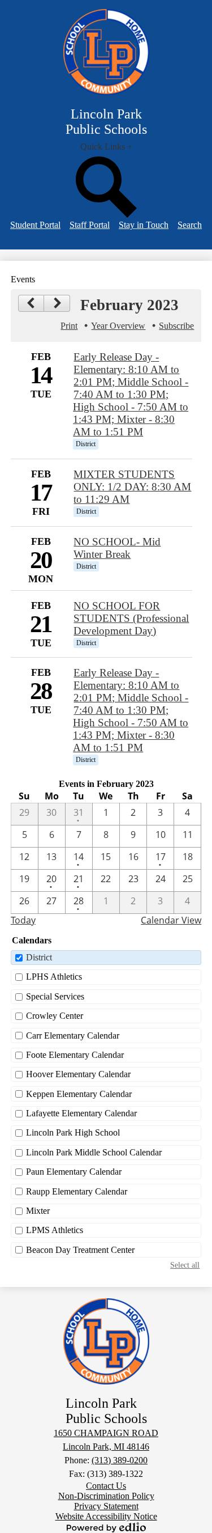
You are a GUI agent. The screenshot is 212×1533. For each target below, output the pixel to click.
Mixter (38, 1211)
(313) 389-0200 (120, 1460)
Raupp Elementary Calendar (76, 1191)
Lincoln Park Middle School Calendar (94, 1152)
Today (23, 920)
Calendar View (171, 920)
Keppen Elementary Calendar (79, 1094)
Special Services (55, 996)
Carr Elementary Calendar (72, 1035)
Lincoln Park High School (73, 1132)
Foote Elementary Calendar (75, 1055)
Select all (185, 1264)
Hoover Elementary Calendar (78, 1074)
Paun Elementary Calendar (74, 1171)
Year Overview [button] (118, 326)
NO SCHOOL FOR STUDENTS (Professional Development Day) (131, 618)
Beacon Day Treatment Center (80, 1250)
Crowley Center (54, 1015)
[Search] (106, 214)
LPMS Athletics (54, 1230)
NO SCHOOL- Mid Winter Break (117, 548)
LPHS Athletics (54, 976)
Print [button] (68, 326)
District (39, 957)
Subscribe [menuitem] (176, 326)
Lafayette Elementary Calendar (81, 1113)
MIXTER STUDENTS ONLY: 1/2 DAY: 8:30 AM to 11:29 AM (132, 486)
